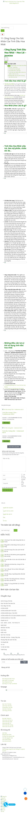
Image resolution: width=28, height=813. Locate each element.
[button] (14, 24)
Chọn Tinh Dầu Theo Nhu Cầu (8, 603)
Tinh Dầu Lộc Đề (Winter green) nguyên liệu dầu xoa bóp (15, 555)
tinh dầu (5, 520)
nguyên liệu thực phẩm (8, 511)
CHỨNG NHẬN (4, 608)
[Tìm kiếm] (15, 530)
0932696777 (12, 804)
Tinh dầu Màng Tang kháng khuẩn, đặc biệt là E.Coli (14, 574)
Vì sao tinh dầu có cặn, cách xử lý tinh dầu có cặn (15, 560)
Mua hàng (6, 422)
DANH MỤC (3, 625)
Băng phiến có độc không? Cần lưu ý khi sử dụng (14, 545)
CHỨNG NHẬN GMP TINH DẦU (8, 610)
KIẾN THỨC (4, 632)
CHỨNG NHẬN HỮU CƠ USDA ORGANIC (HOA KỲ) (13, 615)
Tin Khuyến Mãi (4, 642)
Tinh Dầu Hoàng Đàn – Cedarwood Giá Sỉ (13, 431)
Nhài (4, 517)
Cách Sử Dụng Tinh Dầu (6, 601)
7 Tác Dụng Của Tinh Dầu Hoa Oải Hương (13, 388)
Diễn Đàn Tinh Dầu (5, 627)
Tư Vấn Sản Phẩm (5, 647)
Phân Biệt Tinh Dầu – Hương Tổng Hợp (10, 637)
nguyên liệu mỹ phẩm (8, 507)
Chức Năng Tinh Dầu (6, 605)
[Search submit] (2, 30)
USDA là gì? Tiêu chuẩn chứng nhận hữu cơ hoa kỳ (14, 540)
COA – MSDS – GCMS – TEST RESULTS (10, 622)
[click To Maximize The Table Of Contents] (6, 59)
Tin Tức (2, 644)
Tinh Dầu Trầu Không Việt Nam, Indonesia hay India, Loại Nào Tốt (14, 579)
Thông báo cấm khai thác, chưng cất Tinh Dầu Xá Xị (14, 565)
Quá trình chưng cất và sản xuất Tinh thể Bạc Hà (14, 550)
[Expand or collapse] (5, 62)
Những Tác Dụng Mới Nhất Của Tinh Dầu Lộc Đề (14, 584)
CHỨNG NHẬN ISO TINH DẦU (8, 618)
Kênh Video (3, 630)
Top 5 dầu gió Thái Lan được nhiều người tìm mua (14, 569)
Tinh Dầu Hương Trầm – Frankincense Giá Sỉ (9, 413)
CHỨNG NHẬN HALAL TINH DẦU (9, 613)
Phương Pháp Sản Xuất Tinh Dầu (9, 639)
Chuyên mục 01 (4, 620)
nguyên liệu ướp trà (7, 514)
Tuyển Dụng (4, 649)
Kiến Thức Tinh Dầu (5, 635)
